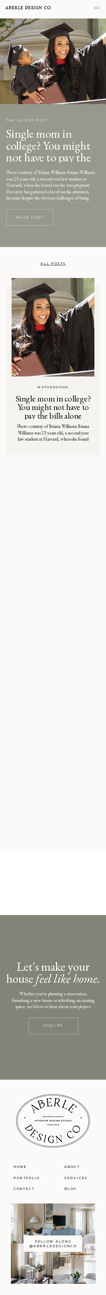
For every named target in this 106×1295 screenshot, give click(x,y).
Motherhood (53, 387)
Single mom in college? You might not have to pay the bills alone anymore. (51, 151)
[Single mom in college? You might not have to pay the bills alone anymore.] (53, 61)
